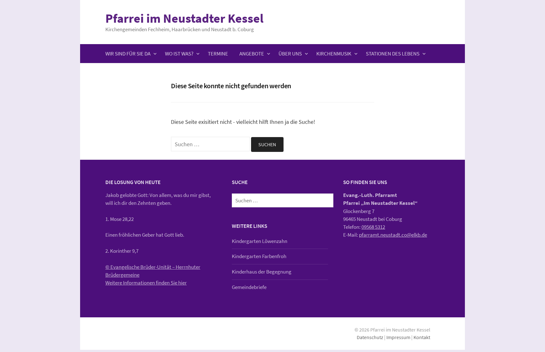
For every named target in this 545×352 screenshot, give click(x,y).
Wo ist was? (179, 53)
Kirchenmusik (333, 53)
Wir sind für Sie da (127, 53)
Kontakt (421, 337)
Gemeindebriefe (249, 287)
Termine (218, 53)
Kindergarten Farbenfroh (259, 256)
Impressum (398, 337)
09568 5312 (373, 226)
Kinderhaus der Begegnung (261, 271)
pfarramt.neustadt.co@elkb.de (393, 234)
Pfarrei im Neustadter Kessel (184, 18)
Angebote (251, 53)
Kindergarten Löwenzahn (259, 241)
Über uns (290, 53)
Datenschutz (370, 337)
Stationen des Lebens (392, 53)
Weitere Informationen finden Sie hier (146, 282)
